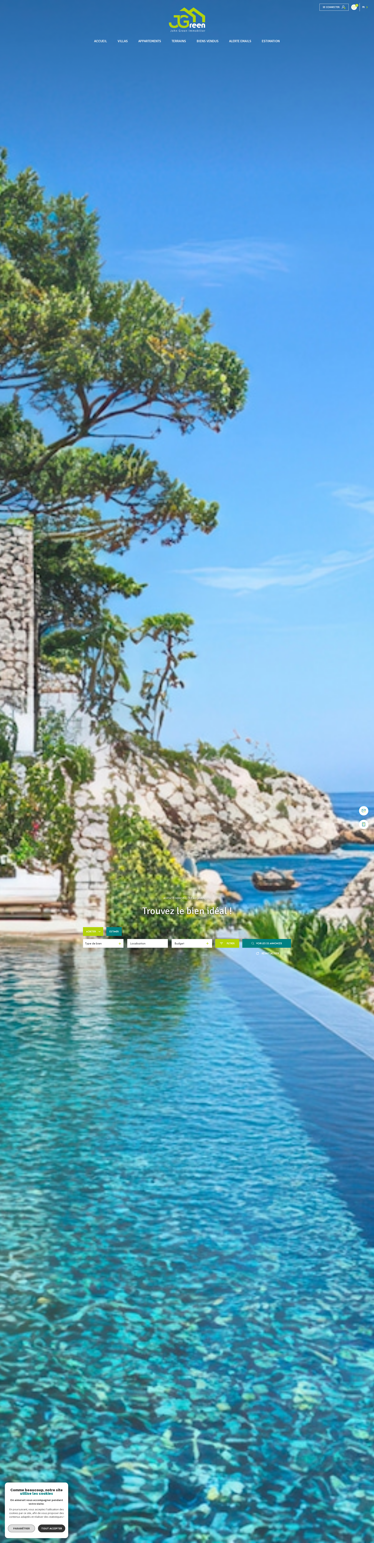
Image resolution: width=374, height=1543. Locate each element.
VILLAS (123, 41)
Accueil (100, 41)
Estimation (271, 41)
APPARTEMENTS (149, 41)
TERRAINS (179, 41)
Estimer (114, 931)
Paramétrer (21, 1528)
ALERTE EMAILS (240, 41)
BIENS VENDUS (208, 41)
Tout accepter (51, 1528)
